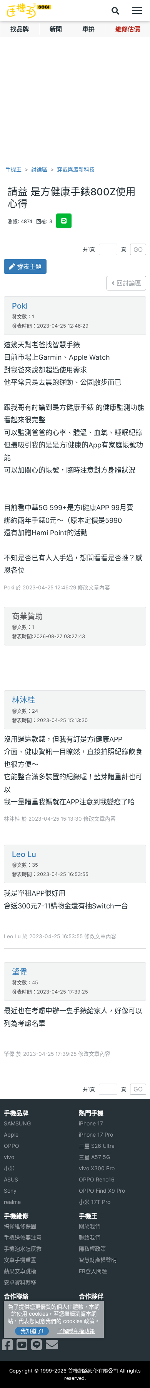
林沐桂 (23, 700)
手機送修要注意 (23, 1237)
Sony (10, 1190)
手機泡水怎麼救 (23, 1248)
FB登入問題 (93, 1271)
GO (138, 249)
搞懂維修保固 (20, 1226)
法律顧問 (89, 1306)
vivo (9, 1157)
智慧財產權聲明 (98, 1260)
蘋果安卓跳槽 (20, 1271)
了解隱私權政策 (76, 1331)
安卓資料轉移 (20, 1282)
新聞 (56, 29)
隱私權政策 (92, 1248)
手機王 (13, 169)
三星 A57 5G (94, 1157)
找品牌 (19, 29)
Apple (11, 1134)
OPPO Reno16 (97, 1179)
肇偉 (19, 972)
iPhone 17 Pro (96, 1134)
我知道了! (31, 1331)
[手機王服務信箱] (52, 1347)
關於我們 (89, 1226)
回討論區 (128, 283)
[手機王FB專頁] (7, 1347)
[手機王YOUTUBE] (22, 1347)
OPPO (11, 1145)
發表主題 (28, 266)
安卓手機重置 (20, 1260)
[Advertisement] (75, 668)
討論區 (39, 169)
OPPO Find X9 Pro (102, 1190)
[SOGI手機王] (29, 10)
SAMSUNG (17, 1123)
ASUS (11, 1179)
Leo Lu (24, 854)
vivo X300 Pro (97, 1168)
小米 (9, 1168)
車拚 (88, 29)
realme (12, 1201)
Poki (20, 306)
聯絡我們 (89, 1237)
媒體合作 (89, 1318)
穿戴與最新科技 (76, 169)
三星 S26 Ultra (97, 1145)
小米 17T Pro (94, 1201)
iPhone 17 (91, 1123)
